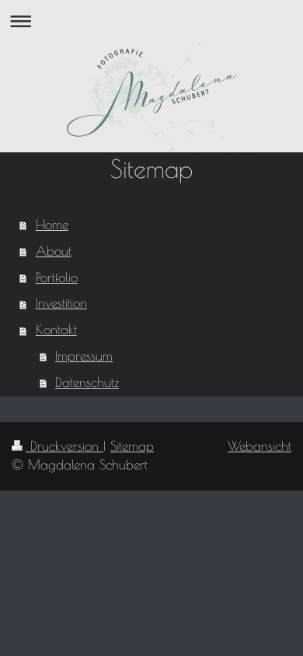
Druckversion (64, 446)
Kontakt (56, 329)
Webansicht (259, 446)
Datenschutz (87, 382)
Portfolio (57, 277)
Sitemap (132, 446)
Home (52, 224)
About (53, 251)
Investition (61, 303)
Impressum (84, 356)
